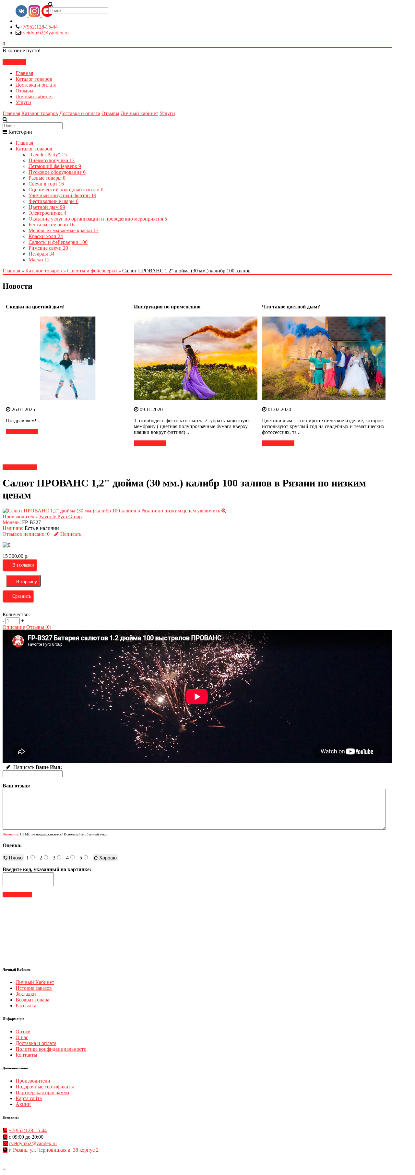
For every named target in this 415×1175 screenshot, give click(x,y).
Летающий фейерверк (55, 166)
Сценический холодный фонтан (66, 189)
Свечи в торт (46, 183)
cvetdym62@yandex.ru (45, 32)
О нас (22, 1037)
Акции (23, 1104)
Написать (70, 534)
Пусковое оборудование (57, 172)
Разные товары (47, 178)
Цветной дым (47, 207)
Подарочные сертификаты (45, 1086)
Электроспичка (47, 213)
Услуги (23, 102)
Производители (33, 1081)
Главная (24, 73)
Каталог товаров (34, 79)
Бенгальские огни (52, 224)
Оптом (23, 1031)
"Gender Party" (48, 154)
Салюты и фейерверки (58, 242)
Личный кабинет (34, 96)
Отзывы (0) (38, 627)
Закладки (26, 994)
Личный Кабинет (35, 982)
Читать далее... (22, 431)
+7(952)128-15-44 (39, 27)
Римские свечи (48, 248)
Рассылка (26, 1005)
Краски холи (46, 236)
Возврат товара (32, 999)
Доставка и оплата (36, 85)
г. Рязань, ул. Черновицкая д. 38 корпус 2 (54, 1150)
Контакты (26, 1055)
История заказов (34, 988)
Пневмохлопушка (52, 160)
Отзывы (24, 90)
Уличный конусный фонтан (62, 195)
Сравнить (21, 596)
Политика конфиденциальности (51, 1049)
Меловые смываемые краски (64, 230)
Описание (14, 627)
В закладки (23, 565)
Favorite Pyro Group (60, 516)
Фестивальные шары (53, 201)
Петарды (41, 254)
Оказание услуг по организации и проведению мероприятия (98, 219)
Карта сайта (29, 1098)
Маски (39, 259)
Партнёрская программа (42, 1092)
